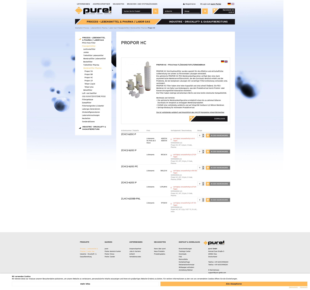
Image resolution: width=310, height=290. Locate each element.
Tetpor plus (89, 87)
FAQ (180, 257)
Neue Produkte (159, 251)
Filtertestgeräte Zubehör (93, 106)
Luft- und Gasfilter (89, 93)
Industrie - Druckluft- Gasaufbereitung (198, 21)
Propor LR (89, 81)
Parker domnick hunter (113, 251)
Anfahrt (132, 254)
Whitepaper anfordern (186, 267)
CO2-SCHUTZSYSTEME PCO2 (94, 96)
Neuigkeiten (118, 4)
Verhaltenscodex (135, 257)
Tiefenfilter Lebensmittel (93, 55)
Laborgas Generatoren (91, 109)
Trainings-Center (184, 251)
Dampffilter (86, 103)
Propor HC (89, 77)
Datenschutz (293, 287)
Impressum (303, 287)
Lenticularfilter (89, 49)
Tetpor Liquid (90, 84)
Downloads (182, 254)
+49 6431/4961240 (221, 262)
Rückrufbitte (183, 259)
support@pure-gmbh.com (217, 273)
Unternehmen (83, 4)
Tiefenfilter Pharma (91, 65)
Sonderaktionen (88, 122)
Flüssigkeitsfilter (89, 46)
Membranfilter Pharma (92, 68)
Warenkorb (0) (228, 10)
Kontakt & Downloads (189, 242)
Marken (108, 242)
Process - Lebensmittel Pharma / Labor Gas (118, 21)
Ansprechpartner (101, 4)
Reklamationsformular (186, 265)
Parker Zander (110, 257)
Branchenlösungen (185, 249)
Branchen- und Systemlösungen (142, 4)
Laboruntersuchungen (91, 115)
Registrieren (190, 4)
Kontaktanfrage (184, 262)
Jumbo (86, 52)
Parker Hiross (109, 254)
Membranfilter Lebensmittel (94, 59)
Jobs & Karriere (135, 251)
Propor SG (89, 71)
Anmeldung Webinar (186, 270)
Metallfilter (87, 90)
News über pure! (160, 249)
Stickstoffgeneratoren (91, 112)
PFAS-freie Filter (89, 43)
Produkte (84, 242)
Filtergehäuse (87, 100)
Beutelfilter (88, 62)
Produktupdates (159, 254)
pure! (106, 249)
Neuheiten (86, 118)
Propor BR (89, 74)
